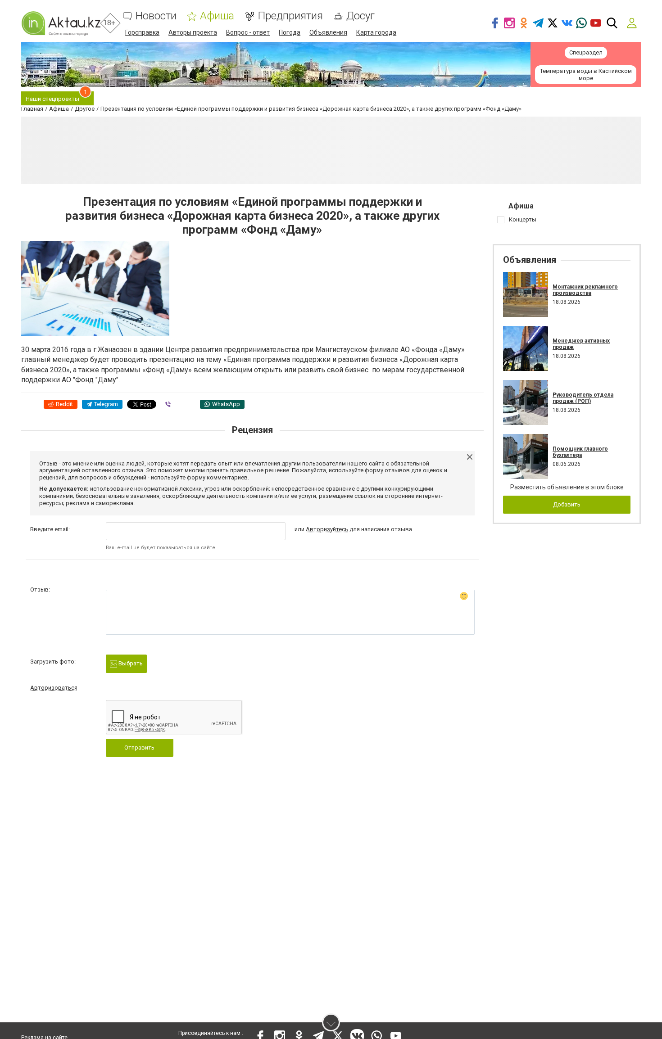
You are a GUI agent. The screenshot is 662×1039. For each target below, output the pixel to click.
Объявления (328, 32)
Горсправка (142, 32)
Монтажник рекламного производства (585, 290)
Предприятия (290, 16)
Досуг (360, 16)
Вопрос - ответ (248, 32)
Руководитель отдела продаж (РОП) (583, 398)
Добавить (566, 504)
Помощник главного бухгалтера (580, 452)
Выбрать (130, 663)
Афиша (217, 16)
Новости (156, 16)
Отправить (139, 747)
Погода (289, 32)
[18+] (60, 23)
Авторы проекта (192, 32)
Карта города (376, 32)
